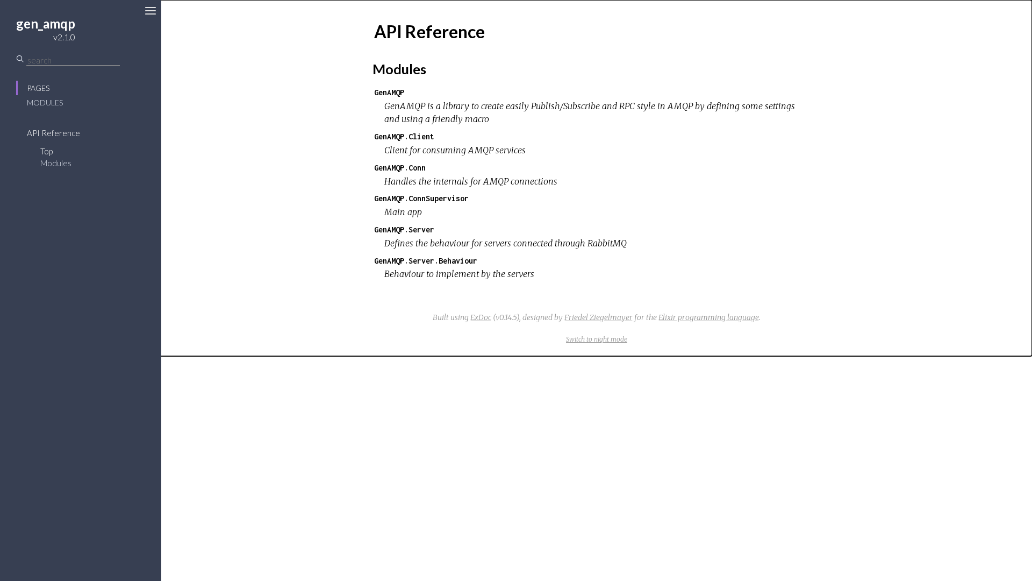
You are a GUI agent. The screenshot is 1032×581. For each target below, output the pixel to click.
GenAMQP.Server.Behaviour (425, 260)
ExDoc (480, 317)
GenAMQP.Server (404, 229)
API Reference (53, 133)
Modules (45, 102)
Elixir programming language (708, 317)
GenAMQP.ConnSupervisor (421, 198)
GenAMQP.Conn (400, 167)
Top (46, 151)
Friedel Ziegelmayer (598, 317)
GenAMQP (389, 92)
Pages (38, 88)
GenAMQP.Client (404, 136)
